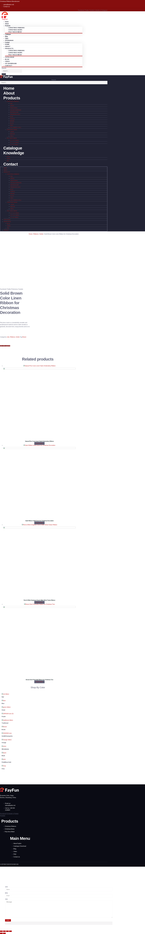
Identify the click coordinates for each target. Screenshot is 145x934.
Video (7, 61)
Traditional (14, 107)
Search (4, 68)
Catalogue (8, 34)
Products (11, 98)
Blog (7, 59)
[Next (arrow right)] (4, 933)
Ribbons (35, 234)
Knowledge (13, 153)
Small (12, 136)
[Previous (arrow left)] (1, 933)
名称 (6, 886)
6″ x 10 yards (14, 144)
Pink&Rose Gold (15, 114)
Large (12, 131)
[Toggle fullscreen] (4, 931)
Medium (12, 134)
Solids (41, 234)
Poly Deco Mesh (15, 32)
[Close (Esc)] (10, 931)
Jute (8, 337)
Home (7, 44)
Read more (39, 443)
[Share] (7, 931)
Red (11, 103)
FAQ (8, 160)
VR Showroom (11, 63)
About (7, 46)
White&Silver (14, 112)
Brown (12, 121)
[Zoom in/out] (1, 931)
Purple (12, 118)
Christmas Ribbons (16, 27)
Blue (11, 116)
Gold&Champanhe (15, 110)
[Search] (4, 74)
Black (12, 123)
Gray (11, 125)
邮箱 (6, 893)
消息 (6, 899)
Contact (7, 42)
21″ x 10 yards (14, 140)
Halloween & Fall (15, 127)
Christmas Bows (15, 30)
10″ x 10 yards (14, 142)
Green (12, 105)
